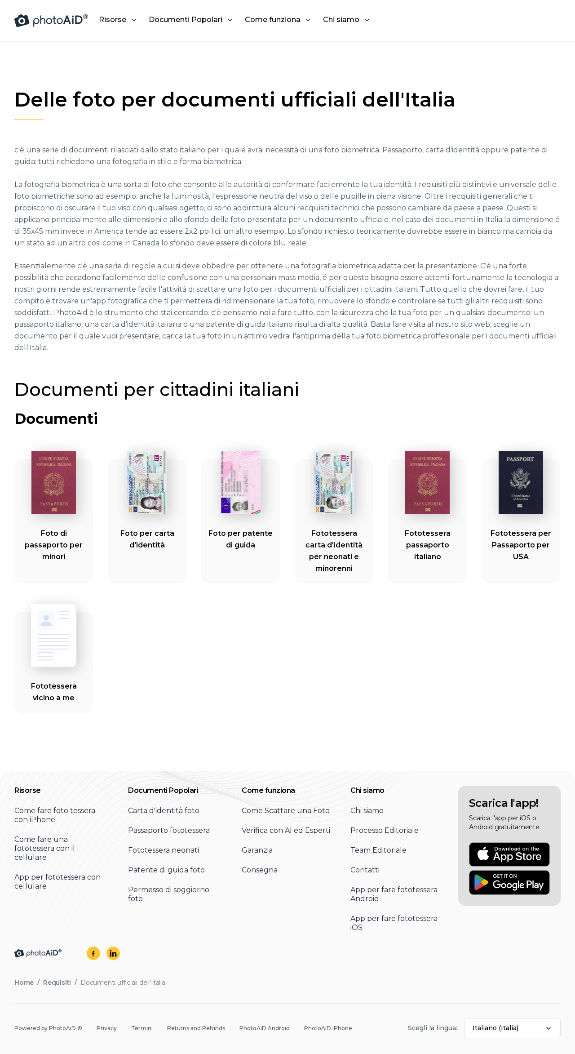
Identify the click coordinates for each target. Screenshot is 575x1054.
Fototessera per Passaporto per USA (521, 545)
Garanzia (257, 850)
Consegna (260, 870)
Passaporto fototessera (169, 830)
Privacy (107, 1028)
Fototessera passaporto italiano (428, 545)
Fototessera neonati (163, 850)
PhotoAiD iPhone (328, 1028)
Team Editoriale (378, 850)
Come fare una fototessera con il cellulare (44, 848)
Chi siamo (367, 810)
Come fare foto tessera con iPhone (54, 815)
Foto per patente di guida (240, 539)
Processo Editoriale (384, 830)
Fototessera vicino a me (54, 692)
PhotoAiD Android (264, 1028)
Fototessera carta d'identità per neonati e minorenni (334, 551)
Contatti (365, 870)
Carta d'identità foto (163, 810)
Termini (142, 1028)
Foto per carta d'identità (147, 539)
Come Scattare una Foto (286, 810)
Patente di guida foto (166, 870)
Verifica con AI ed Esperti (286, 830)
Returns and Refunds (196, 1028)
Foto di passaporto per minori (54, 545)
